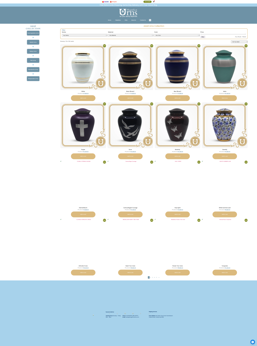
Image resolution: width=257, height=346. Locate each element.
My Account (147, 1)
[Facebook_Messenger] (252, 342)
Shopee (114, 2)
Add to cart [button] (83, 98)
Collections (118, 20)
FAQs (126, 20)
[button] (150, 20)
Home (109, 20)
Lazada (106, 2)
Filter (203, 37)
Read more (225, 98)
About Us (133, 20)
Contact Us (143, 20)
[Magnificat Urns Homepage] (128, 13)
